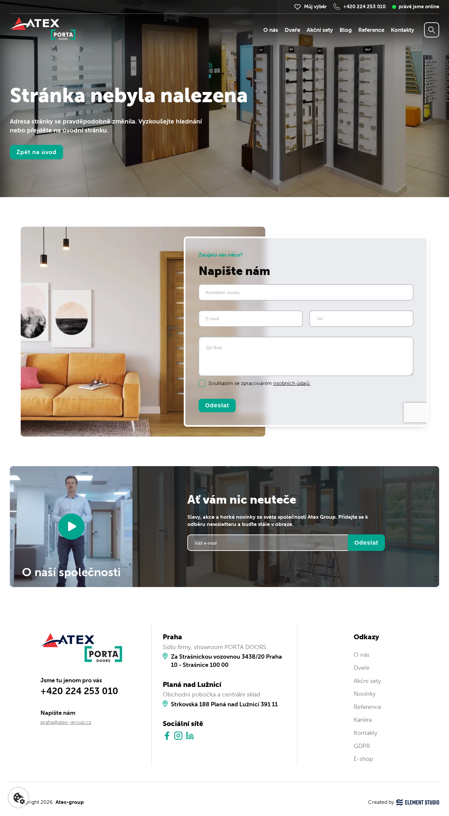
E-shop (363, 758)
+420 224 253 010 (364, 7)
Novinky (365, 693)
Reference (371, 30)
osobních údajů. (292, 383)
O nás (270, 30)
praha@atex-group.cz (65, 722)
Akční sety (320, 30)
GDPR (362, 746)
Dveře (292, 30)
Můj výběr (315, 7)
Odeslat (217, 405)
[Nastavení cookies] (18, 797)
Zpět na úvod (36, 152)
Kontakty (402, 30)
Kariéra (363, 719)
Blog (346, 30)
